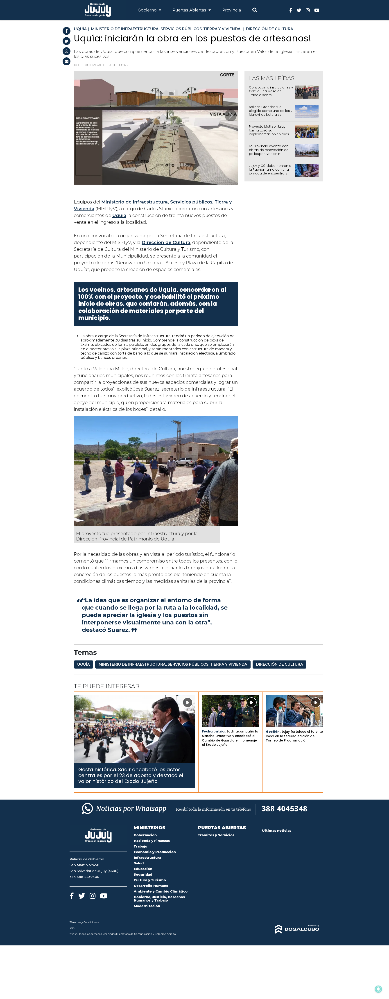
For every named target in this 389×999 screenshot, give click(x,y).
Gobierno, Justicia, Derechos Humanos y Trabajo (159, 898)
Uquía (119, 215)
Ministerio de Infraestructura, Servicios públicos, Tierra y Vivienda (173, 664)
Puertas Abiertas (189, 10)
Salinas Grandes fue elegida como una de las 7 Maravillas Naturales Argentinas (270, 112)
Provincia (231, 10)
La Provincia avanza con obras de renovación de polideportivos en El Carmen (268, 152)
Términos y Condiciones (84, 922)
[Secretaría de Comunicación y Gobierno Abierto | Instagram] (308, 10)
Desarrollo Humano (151, 886)
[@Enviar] (66, 61)
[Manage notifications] (378, 989)
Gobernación (145, 835)
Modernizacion (147, 906)
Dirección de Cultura (166, 242)
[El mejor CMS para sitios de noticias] (290, 929)
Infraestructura (147, 857)
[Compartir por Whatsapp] (66, 51)
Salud (139, 863)
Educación (143, 869)
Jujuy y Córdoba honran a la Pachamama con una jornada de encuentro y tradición (270, 171)
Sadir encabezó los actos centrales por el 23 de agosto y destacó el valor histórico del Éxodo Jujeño (130, 775)
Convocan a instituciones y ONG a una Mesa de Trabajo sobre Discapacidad (271, 93)
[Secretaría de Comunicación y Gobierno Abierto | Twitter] (299, 10)
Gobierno (148, 10)
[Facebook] (66, 31)
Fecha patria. (214, 731)
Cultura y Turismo (150, 880)
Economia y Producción (155, 852)
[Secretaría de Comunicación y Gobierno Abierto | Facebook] (290, 10)
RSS (72, 928)
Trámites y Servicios (216, 835)
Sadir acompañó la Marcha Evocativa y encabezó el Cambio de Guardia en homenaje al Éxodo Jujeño (230, 738)
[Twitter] (66, 41)
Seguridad (143, 874)
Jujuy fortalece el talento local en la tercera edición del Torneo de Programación (294, 736)
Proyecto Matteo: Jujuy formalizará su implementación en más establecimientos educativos (269, 134)
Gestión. (273, 731)
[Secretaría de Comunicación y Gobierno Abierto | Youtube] (316, 10)
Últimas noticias (276, 830)
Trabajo (140, 846)
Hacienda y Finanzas (152, 841)
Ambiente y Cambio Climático (161, 891)
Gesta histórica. (97, 769)
